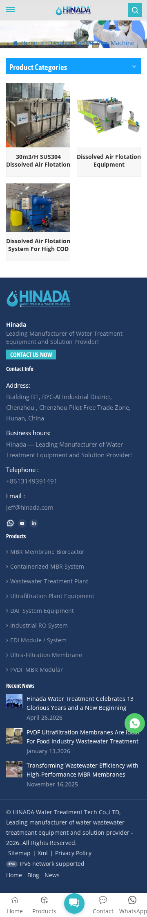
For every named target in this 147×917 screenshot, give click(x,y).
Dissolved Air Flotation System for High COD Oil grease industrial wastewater (38, 245)
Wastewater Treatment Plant (49, 581)
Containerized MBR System (47, 566)
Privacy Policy (73, 853)
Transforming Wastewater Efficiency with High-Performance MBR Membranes (82, 769)
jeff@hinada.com (29, 507)
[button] (74, 903)
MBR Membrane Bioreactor (47, 552)
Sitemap (19, 853)
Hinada (16, 324)
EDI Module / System (38, 640)
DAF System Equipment (42, 610)
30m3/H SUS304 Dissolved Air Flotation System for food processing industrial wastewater (38, 160)
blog (33, 875)
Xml (43, 853)
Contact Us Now (31, 354)
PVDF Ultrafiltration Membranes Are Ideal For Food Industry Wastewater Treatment (83, 736)
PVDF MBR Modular (36, 669)
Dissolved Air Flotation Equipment (109, 160)
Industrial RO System (39, 625)
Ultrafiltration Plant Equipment (52, 596)
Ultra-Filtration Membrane (46, 655)
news (52, 875)
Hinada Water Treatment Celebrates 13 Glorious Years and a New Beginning (80, 703)
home (14, 875)
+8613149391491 (32, 481)
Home (28, 43)
